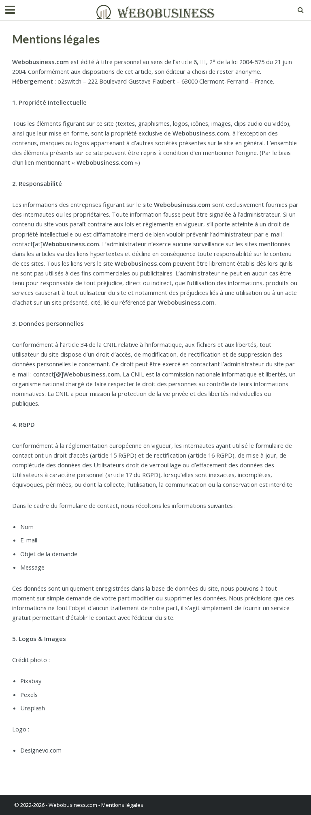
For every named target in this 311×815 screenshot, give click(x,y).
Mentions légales (122, 805)
